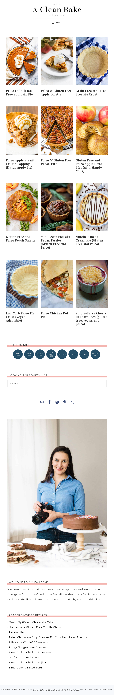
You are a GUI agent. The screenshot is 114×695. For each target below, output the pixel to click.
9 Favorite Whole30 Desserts (28, 642)
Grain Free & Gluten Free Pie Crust (91, 92)
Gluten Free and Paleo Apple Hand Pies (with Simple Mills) (89, 165)
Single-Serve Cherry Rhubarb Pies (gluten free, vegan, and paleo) (92, 318)
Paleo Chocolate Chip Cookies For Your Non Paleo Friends (48, 637)
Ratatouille (16, 632)
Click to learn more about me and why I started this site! (62, 599)
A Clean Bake (57, 9)
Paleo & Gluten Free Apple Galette (56, 92)
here (78, 690)
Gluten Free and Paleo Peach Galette (21, 238)
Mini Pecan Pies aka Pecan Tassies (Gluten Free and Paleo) (55, 242)
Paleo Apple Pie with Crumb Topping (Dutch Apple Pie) (21, 163)
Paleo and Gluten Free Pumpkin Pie (19, 92)
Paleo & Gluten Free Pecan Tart (56, 162)
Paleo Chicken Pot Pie (54, 315)
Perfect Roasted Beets (24, 657)
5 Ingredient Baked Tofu (25, 667)
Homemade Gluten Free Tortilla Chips (35, 627)
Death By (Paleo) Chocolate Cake (31, 622)
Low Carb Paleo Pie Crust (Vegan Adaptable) (20, 316)
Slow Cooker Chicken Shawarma (30, 652)
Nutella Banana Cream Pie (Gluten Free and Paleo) (89, 240)
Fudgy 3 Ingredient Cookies (27, 647)
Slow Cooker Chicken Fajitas (28, 662)
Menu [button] (59, 23)
